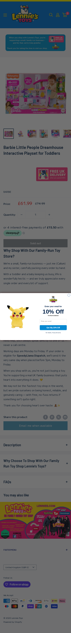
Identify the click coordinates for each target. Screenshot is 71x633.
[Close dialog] (69, 295)
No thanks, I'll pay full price (53, 332)
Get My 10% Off (53, 327)
